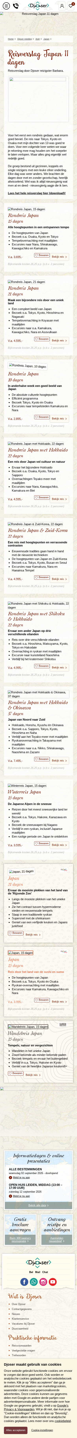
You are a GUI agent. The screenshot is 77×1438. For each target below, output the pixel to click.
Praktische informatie (32, 1338)
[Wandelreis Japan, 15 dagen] (38, 1026)
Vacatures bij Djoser (23, 1323)
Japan (38, 885)
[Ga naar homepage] (38, 6)
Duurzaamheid (20, 1328)
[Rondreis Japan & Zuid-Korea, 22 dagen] (38, 524)
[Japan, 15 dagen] (38, 953)
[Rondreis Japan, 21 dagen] (38, 282)
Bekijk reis (58, 256)
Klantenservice (20, 1318)
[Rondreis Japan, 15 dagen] (38, 209)
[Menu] (6, 5)
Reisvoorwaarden (21, 1345)
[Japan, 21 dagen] (38, 871)
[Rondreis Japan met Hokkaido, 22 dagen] (38, 443)
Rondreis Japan (38, 221)
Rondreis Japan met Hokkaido (38, 455)
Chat (45, 1272)
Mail (37, 1272)
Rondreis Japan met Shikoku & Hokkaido (36, 624)
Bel (31, 1272)
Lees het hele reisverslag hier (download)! (37, 193)
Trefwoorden (19, 1355)
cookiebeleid (63, 1421)
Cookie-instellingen (42, 1430)
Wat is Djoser (25, 1297)
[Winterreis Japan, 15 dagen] (38, 785)
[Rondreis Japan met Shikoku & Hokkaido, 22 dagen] (38, 605)
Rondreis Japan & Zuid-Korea (38, 537)
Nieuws (16, 1314)
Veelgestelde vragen (23, 1350)
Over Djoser (18, 1304)
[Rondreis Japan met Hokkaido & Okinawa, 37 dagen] (38, 694)
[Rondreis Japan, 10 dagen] (38, 366)
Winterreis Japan (30, 797)
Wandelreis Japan (30, 1039)
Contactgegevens (22, 1309)
